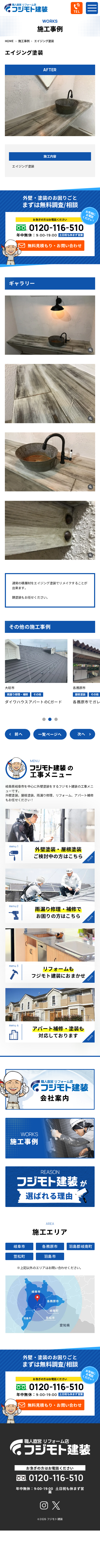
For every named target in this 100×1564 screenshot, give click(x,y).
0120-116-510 (56, 227)
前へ (19, 734)
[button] (44, 719)
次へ (81, 734)
